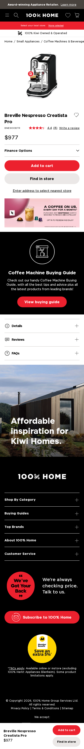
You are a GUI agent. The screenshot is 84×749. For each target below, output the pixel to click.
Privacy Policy (20, 708)
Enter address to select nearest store (42, 190)
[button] (30, 73)
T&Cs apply (16, 668)
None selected (56, 25)
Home (8, 41)
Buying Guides (16, 513)
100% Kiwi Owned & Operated (46, 33)
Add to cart (42, 166)
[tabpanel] (42, 76)
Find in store (42, 179)
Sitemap (67, 708)
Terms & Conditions (45, 708)
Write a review (69, 128)
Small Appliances (28, 41)
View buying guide (42, 302)
